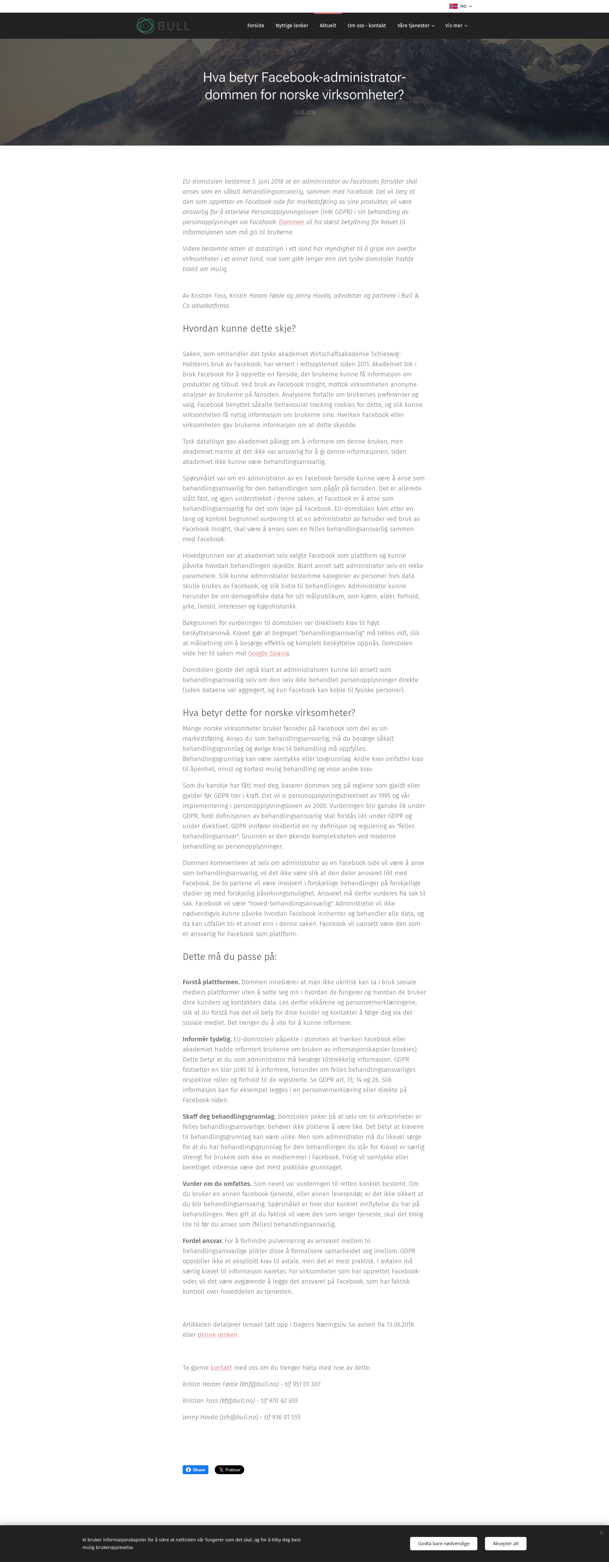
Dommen (292, 222)
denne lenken (218, 1334)
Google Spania (268, 653)
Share (199, 1469)
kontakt (221, 1367)
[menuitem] (256, 26)
